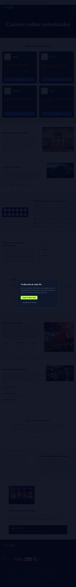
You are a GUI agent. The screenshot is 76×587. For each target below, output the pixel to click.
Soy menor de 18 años (29, 302)
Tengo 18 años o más (29, 298)
